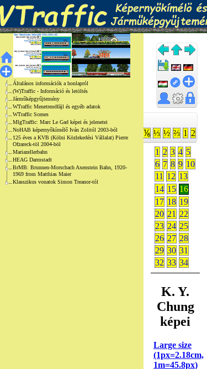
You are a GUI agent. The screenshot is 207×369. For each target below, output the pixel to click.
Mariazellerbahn (30, 152)
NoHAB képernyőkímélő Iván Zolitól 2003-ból (65, 130)
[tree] (63, 133)
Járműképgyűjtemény (36, 99)
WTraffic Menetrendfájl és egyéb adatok (56, 106)
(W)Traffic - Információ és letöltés (50, 91)
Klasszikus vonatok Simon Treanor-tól (55, 182)
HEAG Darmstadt (32, 160)
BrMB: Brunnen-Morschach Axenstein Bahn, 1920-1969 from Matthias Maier (70, 170)
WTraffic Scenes (31, 114)
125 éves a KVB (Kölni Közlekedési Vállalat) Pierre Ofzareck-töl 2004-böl (70, 140)
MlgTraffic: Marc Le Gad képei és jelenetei (60, 122)
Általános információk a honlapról (50, 83)
